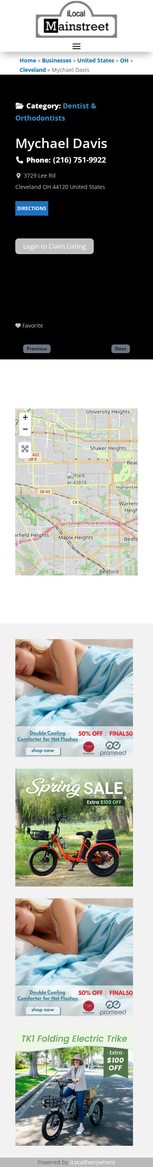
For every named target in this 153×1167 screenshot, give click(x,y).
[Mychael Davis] (77, 482)
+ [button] (25, 417)
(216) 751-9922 (79, 159)
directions (31, 208)
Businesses (56, 60)
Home (28, 60)
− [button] (25, 429)
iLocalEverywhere (92, 1162)
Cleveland (33, 69)
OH (124, 60)
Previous (37, 348)
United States (95, 60)
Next (120, 348)
